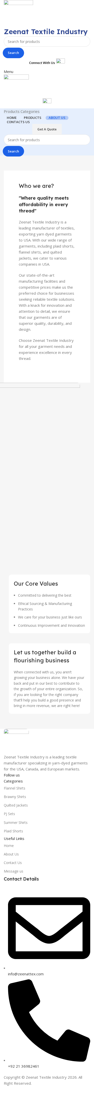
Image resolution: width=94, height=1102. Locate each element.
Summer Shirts (16, 822)
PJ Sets (9, 813)
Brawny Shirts (15, 796)
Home (9, 845)
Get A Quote (47, 129)
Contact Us (13, 862)
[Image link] (16, 740)
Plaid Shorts (13, 831)
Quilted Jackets (16, 805)
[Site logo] (18, 12)
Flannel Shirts (14, 788)
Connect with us (42, 62)
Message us (13, 871)
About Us (11, 854)
